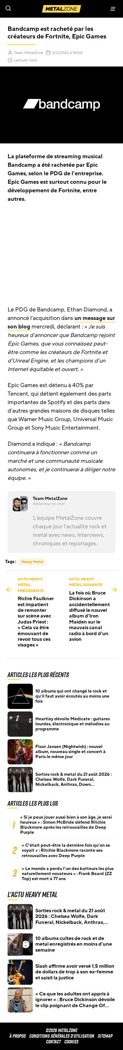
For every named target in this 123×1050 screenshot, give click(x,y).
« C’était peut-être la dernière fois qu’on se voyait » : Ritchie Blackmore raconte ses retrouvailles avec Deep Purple (66, 850)
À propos (17, 1036)
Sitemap (105, 1036)
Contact (53, 1041)
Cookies (71, 1041)
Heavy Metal (32, 561)
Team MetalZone (28, 52)
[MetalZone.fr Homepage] (61, 9)
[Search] (31, 9)
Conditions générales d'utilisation (61, 1036)
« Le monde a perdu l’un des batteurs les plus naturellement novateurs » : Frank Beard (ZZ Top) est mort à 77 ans (68, 873)
